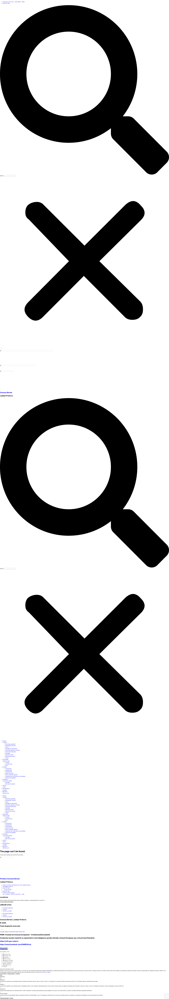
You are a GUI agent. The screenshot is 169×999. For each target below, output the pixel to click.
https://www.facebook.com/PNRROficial (15, 944)
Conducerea (8, 768)
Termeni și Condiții (45, 972)
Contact (5, 909)
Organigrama (8, 770)
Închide (11, 998)
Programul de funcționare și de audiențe (15, 776)
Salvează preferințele (5, 998)
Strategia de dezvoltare (11, 748)
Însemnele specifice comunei (12, 750)
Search (1, 175)
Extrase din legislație (10, 777)
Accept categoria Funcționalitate (7, 901)
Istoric (6, 747)
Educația (7, 782)
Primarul (7, 762)
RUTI (6, 765)
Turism (7, 757)
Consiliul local (8, 764)
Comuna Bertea (6, 392)
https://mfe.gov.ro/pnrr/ (9, 941)
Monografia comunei (10, 745)
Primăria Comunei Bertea (10, 879)
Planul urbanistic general (11, 774)
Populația (7, 753)
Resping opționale (11, 973)
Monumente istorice (10, 756)
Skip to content (4, 947)
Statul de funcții (9, 773)
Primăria (5, 767)
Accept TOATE (3, 973)
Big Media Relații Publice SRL (17, 931)
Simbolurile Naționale (10, 751)
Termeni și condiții (7, 911)
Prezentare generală (10, 744)
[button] (84, 90)
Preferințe (18, 973)
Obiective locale (9, 754)
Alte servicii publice (10, 784)
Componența (8, 771)
